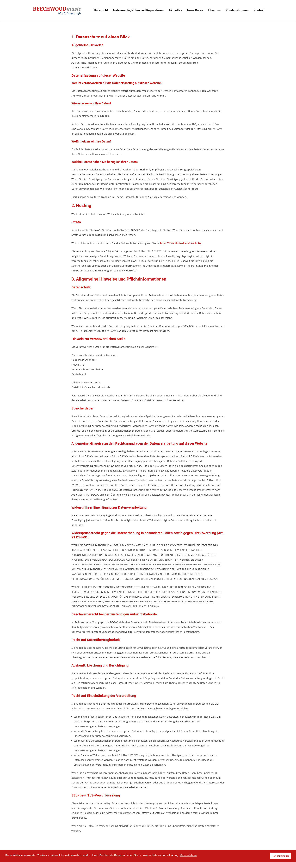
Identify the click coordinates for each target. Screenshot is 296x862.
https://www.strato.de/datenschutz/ (180, 243)
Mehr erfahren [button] (188, 855)
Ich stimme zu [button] (281, 855)
